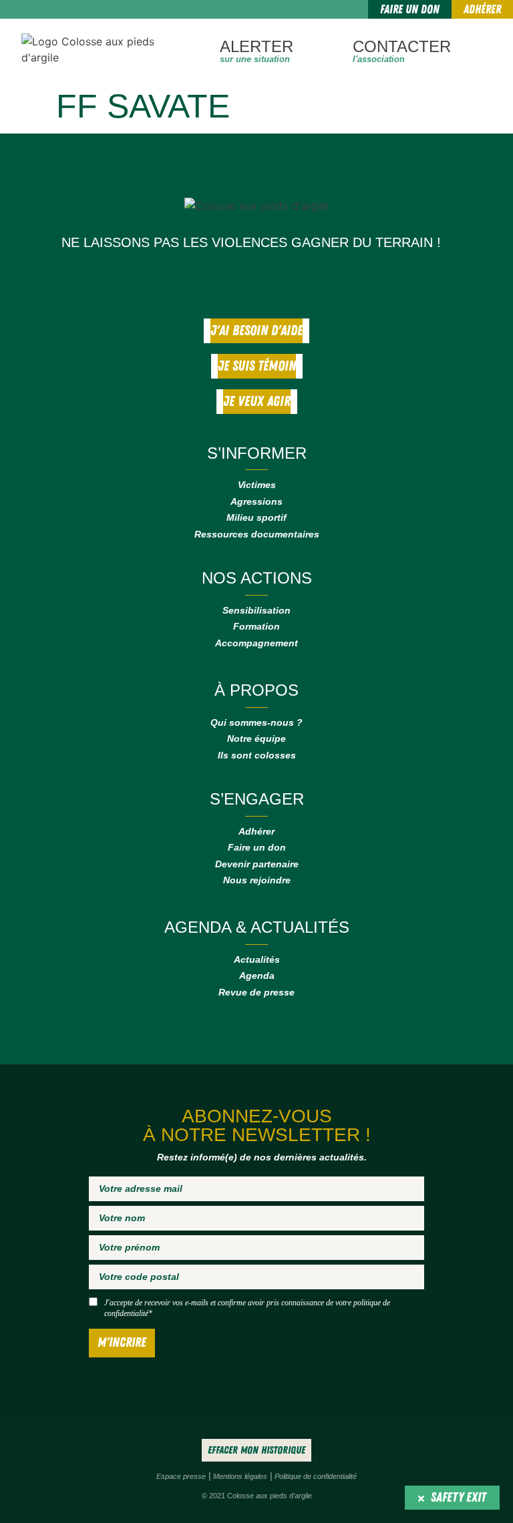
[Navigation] (480, 49)
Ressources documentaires (256, 534)
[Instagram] (255, 281)
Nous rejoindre (257, 880)
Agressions (256, 501)
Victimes (257, 484)
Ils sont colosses (257, 755)
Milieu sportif (256, 517)
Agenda (257, 975)
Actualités (257, 959)
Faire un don (257, 847)
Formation (256, 626)
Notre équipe (256, 738)
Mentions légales (240, 1476)
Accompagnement (256, 643)
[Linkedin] (278, 281)
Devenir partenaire (257, 864)
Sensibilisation (256, 610)
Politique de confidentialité (316, 1476)
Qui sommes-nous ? (256, 722)
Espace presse (181, 1476)
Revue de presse (256, 992)
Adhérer (256, 831)
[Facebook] (231, 281)
